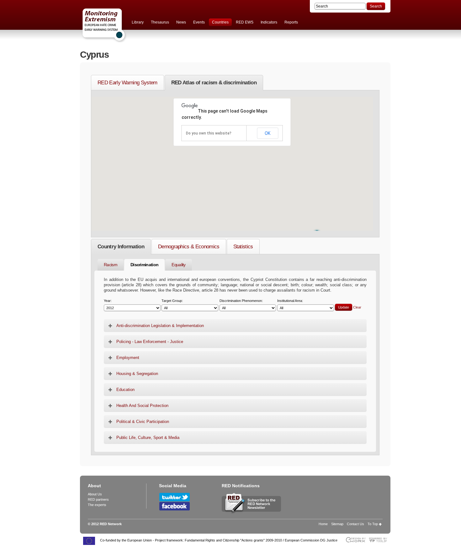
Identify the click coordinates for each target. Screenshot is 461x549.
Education (125, 389)
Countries (220, 22)
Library (138, 22)
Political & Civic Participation (142, 421)
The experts (97, 505)
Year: (108, 301)
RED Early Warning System (127, 82)
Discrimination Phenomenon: (241, 301)
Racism (110, 264)
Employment (127, 357)
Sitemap (337, 524)
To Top (373, 524)
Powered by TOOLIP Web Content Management (379, 540)
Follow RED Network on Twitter (174, 497)
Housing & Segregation (137, 373)
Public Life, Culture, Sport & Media (147, 437)
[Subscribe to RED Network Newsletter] (251, 513)
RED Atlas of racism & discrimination (214, 82)
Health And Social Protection (142, 405)
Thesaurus (160, 22)
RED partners (98, 499)
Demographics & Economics (189, 246)
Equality (179, 264)
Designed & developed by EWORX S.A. (355, 540)
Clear (357, 307)
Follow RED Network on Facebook (174, 506)
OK (267, 133)
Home (323, 524)
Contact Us (355, 524)
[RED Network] (117, 25)
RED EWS (244, 22)
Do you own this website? (208, 133)
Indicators (269, 22)
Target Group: (172, 301)
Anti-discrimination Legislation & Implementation (160, 325)
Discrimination (144, 264)
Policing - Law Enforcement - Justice (149, 341)
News (181, 22)
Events (199, 22)
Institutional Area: (290, 301)
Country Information (121, 246)
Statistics (243, 246)
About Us (95, 494)
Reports (291, 22)
